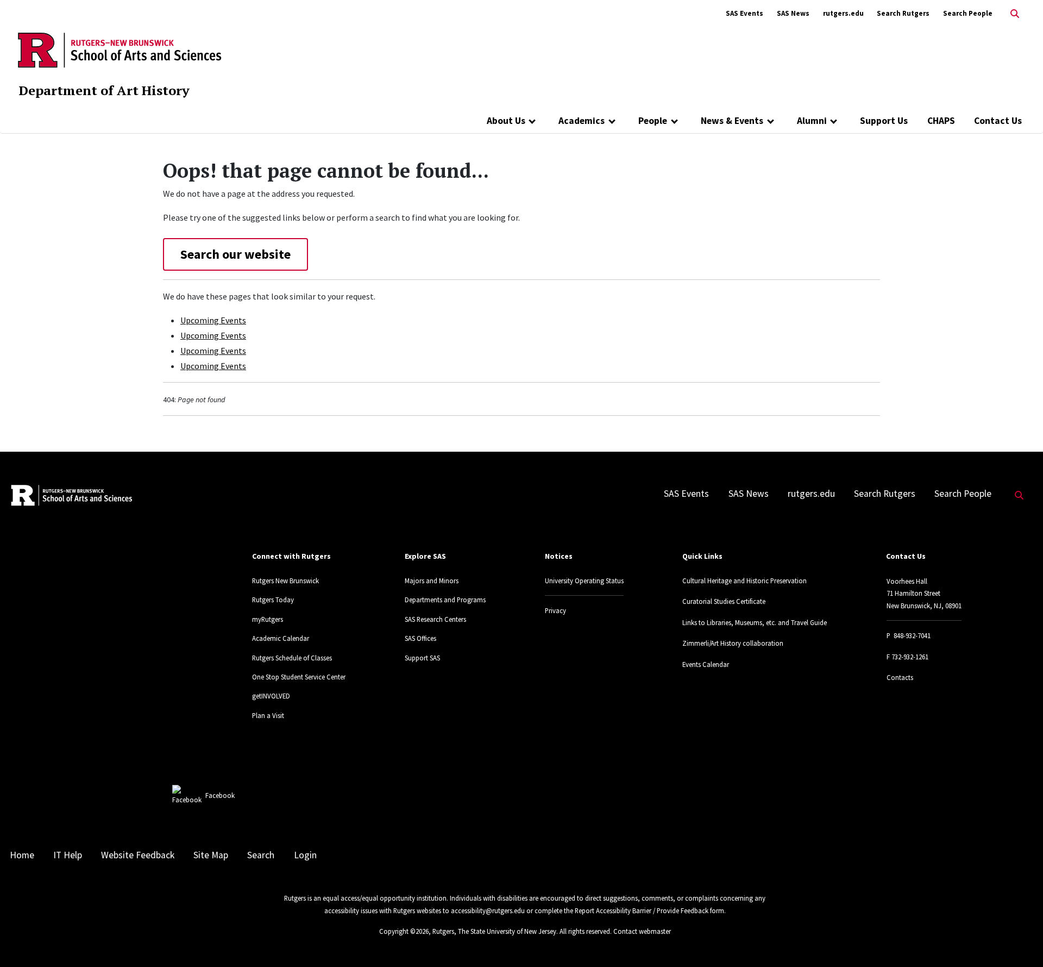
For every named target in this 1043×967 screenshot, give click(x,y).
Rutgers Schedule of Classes (292, 657)
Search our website (235, 254)
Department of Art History (104, 90)
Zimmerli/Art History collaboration (732, 643)
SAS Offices (420, 638)
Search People (967, 13)
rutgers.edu (843, 13)
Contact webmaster (642, 931)
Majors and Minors (431, 580)
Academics (581, 121)
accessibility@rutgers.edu (488, 910)
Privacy (555, 610)
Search (260, 855)
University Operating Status (584, 580)
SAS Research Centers (435, 619)
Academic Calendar (280, 638)
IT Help (67, 855)
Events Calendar (705, 664)
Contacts (900, 677)
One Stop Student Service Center (298, 676)
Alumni (812, 121)
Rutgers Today (273, 599)
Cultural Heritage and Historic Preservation (744, 580)
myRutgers (267, 619)
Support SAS (422, 657)
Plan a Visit (268, 715)
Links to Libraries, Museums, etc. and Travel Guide (754, 622)
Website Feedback (137, 855)
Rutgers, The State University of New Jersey (494, 931)
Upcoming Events (213, 320)
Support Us (884, 121)
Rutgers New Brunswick (285, 580)
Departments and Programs (445, 599)
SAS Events (744, 13)
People (652, 121)
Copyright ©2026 (404, 931)
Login (305, 855)
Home (22, 855)
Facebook (220, 795)
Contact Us (998, 121)
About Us (506, 121)
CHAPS (941, 121)
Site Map (210, 855)
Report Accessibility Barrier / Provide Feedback (641, 910)
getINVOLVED (271, 695)
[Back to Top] (1019, 941)
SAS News (793, 13)
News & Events (732, 121)
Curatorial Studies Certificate (723, 601)
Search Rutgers (903, 13)
